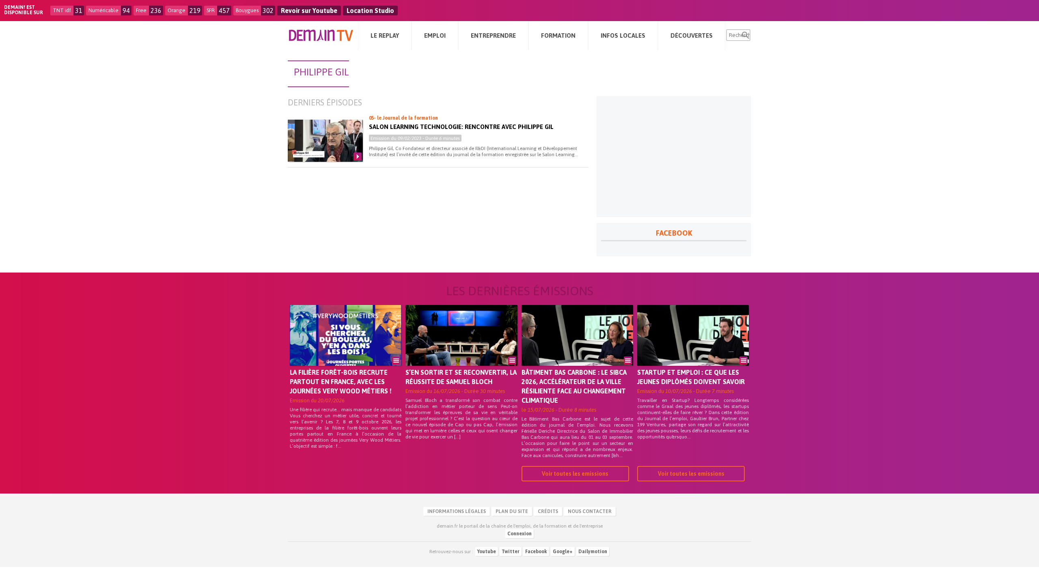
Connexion (519, 534)
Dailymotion (592, 551)
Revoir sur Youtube (309, 10)
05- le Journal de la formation (403, 118)
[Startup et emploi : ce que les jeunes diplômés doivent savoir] (693, 347)
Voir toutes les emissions (575, 473)
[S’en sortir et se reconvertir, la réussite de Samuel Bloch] (461, 347)
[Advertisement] (673, 156)
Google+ (563, 551)
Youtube (486, 551)
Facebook (536, 551)
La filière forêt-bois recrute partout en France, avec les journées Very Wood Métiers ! (341, 382)
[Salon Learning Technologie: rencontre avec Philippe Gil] (325, 141)
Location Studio (370, 10)
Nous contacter (590, 511)
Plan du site (512, 511)
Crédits (548, 511)
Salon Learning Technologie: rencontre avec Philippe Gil (461, 126)
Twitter (511, 551)
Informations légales (456, 511)
